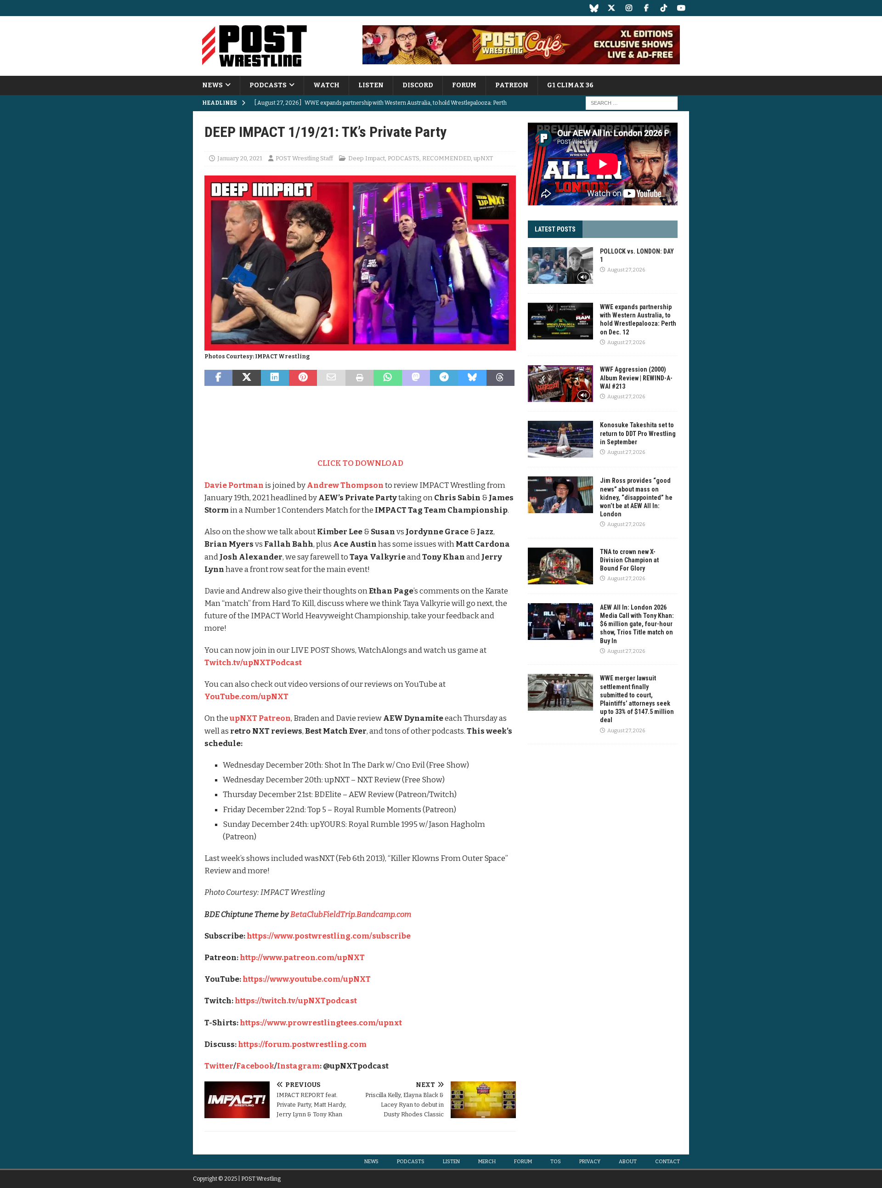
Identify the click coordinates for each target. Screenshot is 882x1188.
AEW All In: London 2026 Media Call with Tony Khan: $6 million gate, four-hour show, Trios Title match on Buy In (637, 624)
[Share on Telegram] (444, 378)
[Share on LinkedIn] (275, 378)
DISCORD (417, 85)
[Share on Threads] (500, 378)
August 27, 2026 (626, 270)
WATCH (326, 85)
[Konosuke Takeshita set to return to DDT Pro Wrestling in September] (560, 439)
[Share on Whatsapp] (387, 378)
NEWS (212, 85)
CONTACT (667, 1162)
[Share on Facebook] (218, 378)
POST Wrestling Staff (304, 158)
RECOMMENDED (446, 158)
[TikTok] (664, 8)
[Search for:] (632, 103)
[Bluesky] (594, 8)
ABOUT (628, 1162)
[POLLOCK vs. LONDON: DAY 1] (560, 265)
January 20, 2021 (239, 158)
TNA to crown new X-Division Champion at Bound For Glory (629, 560)
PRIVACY (589, 1162)
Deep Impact (366, 158)
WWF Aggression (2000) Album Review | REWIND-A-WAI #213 (636, 378)
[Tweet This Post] (246, 378)
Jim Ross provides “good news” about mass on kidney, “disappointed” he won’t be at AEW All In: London (636, 497)
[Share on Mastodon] (416, 378)
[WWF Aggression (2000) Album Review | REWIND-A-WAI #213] (560, 383)
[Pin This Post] (303, 378)
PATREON (511, 85)
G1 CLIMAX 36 (570, 85)
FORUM (464, 85)
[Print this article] (359, 378)
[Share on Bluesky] (472, 378)
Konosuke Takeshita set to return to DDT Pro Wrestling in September (638, 433)
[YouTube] (681, 8)
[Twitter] (611, 8)
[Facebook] (646, 8)
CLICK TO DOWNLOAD (360, 463)
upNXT (483, 158)
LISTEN (371, 85)
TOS (555, 1162)
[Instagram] (629, 8)
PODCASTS (268, 85)
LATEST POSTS (555, 229)
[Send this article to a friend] (331, 378)
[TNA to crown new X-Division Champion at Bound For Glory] (560, 566)
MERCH (487, 1162)
